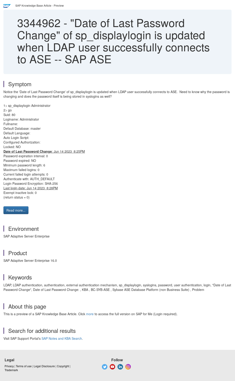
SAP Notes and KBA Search (62, 338)
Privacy (9, 366)
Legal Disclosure (44, 366)
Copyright (63, 366)
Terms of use (24, 366)
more (90, 314)
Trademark (11, 370)
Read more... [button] (15, 210)
